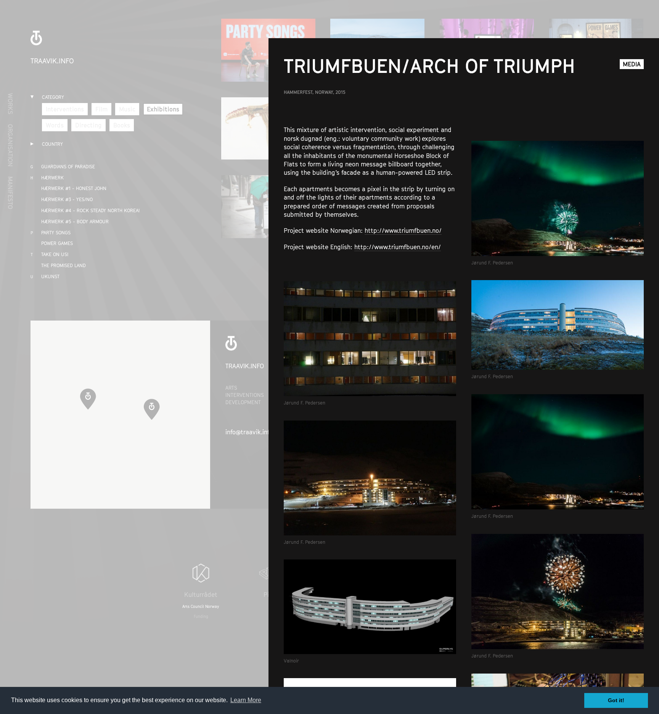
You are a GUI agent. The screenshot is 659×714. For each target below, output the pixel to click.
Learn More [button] (245, 700)
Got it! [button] (616, 700)
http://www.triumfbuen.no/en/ (397, 247)
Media (632, 64)
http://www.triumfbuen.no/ (403, 230)
